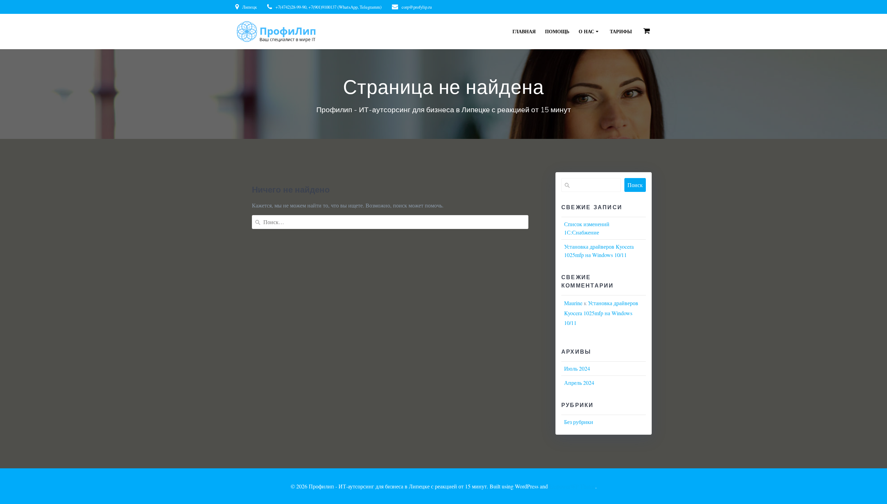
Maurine (573, 303)
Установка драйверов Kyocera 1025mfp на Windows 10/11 (601, 313)
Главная (524, 31)
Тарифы (621, 31)
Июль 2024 (577, 368)
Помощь (557, 31)
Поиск (635, 184)
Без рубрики (578, 421)
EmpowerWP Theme (572, 486)
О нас (586, 31)
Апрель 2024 (579, 382)
